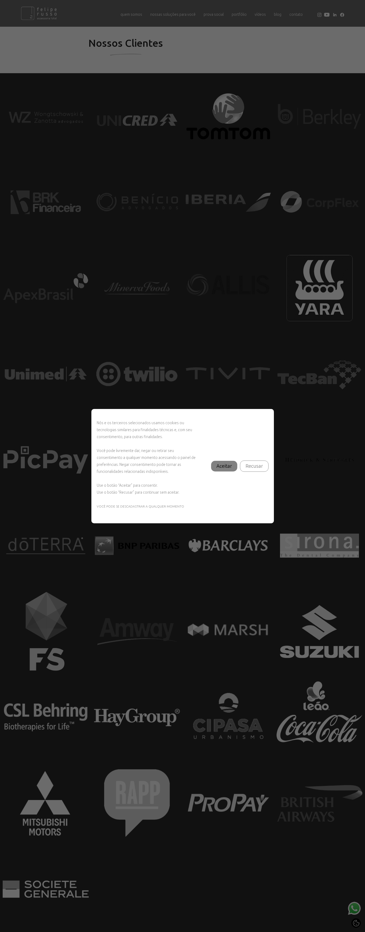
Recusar (254, 466)
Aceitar (224, 466)
